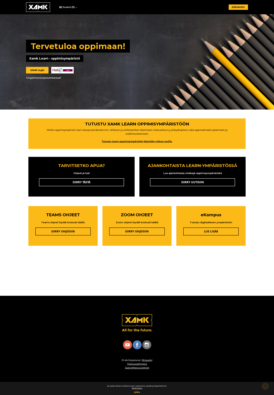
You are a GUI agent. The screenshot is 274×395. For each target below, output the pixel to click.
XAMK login (37, 70)
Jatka (137, 392)
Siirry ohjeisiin (63, 231)
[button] (68, 7)
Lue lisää (221, 231)
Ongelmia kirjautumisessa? (43, 77)
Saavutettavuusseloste (137, 367)
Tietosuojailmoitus (137, 363)
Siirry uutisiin (192, 182)
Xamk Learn (137, 388)
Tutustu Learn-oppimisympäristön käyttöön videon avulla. (137, 141)
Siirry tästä (98, 182)
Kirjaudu (147, 360)
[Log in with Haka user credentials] (62, 70)
